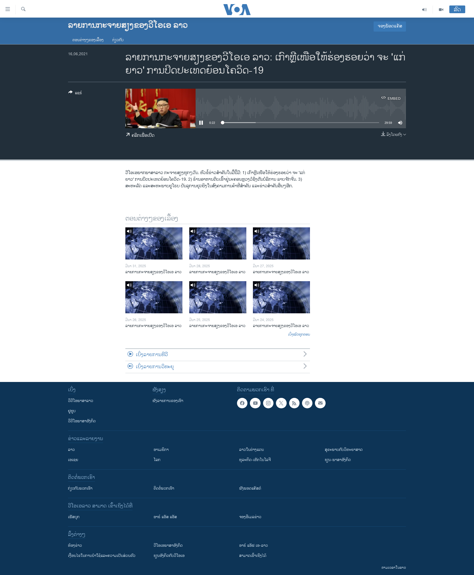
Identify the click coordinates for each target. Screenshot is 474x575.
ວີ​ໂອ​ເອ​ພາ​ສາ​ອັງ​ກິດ (168, 545)
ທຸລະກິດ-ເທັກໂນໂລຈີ (255, 460)
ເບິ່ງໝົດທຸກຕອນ (299, 334)
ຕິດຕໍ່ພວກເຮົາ (164, 488)
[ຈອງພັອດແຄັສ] (320, 403)
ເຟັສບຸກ (74, 517)
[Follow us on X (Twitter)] (281, 403)
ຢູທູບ (72, 411)
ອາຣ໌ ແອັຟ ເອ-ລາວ (253, 545)
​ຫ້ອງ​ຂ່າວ (75, 545)
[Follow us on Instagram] (268, 403)
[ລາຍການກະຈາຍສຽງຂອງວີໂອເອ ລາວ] (153, 243)
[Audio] (424, 9)
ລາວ (71, 450)
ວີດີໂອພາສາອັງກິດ (82, 421)
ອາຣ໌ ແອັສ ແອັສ (165, 517)
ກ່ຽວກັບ (118, 40)
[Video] (441, 9)
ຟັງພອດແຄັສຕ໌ (250, 488)
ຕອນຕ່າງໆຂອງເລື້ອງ (88, 40)
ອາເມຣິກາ (161, 450)
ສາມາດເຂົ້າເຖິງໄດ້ (252, 556)
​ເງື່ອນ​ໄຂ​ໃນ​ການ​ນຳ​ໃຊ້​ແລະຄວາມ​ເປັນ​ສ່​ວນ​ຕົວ (102, 556)
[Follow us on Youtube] (255, 403)
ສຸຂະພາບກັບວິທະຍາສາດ (344, 450)
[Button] (75, 94)
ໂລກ (157, 460)
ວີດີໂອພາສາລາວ (80, 401)
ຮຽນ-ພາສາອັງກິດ (338, 460)
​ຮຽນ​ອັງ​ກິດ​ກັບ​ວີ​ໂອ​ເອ (169, 556)
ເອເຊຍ (73, 460)
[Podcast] (307, 403)
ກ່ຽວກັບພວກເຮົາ (80, 488)
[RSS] (294, 403)
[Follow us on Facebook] (242, 403)
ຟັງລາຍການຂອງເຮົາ (168, 401)
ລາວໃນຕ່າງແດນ (251, 450)
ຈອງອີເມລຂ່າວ (250, 517)
